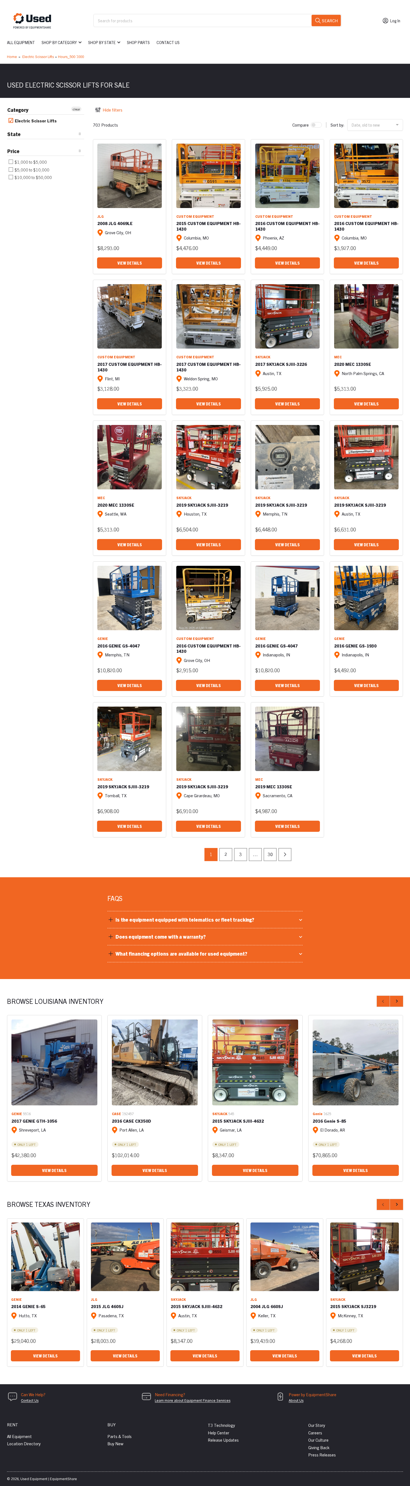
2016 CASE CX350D (131, 1120)
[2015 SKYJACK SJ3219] (364, 1256)
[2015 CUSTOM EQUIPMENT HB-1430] (208, 176)
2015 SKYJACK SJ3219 (353, 1306)
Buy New (115, 1443)
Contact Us (168, 42)
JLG (100, 216)
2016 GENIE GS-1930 (355, 645)
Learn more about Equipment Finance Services (192, 1400)
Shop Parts (138, 42)
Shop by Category (59, 42)
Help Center (218, 1432)
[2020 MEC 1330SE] (366, 316)
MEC (338, 357)
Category (17, 110)
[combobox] (217, 20)
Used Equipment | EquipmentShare (48, 1478)
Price (13, 151)
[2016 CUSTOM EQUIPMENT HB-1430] (287, 176)
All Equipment (21, 42)
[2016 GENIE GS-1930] (366, 598)
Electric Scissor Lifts (38, 56)
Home (12, 56)
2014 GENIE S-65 (28, 1306)
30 (270, 854)
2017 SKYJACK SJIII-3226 (281, 364)
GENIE (102, 638)
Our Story (316, 1425)
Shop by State (101, 42)
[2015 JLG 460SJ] (125, 1256)
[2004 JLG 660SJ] (284, 1256)
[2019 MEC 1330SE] (287, 739)
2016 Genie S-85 (329, 1120)
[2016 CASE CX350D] (155, 1062)
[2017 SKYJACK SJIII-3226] (287, 316)
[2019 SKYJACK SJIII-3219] (208, 457)
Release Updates (223, 1439)
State (14, 134)
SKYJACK (262, 357)
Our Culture (318, 1439)
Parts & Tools (119, 1436)
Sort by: (337, 124)
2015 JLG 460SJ (107, 1306)
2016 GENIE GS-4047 (118, 645)
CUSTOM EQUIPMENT (195, 216)
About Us (296, 1400)
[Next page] (285, 855)
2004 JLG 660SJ (266, 1306)
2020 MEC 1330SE (352, 364)
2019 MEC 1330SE (273, 786)
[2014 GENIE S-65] (45, 1256)
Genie (317, 1114)
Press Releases (322, 1454)
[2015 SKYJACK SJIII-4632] (255, 1062)
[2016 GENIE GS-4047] (129, 598)
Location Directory (24, 1443)
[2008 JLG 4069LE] (129, 176)
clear (76, 109)
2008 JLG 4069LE (114, 223)
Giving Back (318, 1447)
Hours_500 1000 (71, 56)
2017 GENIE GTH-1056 (34, 1120)
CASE (116, 1114)
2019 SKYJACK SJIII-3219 (202, 505)
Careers (315, 1432)
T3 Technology (221, 1425)
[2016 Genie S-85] (356, 1062)
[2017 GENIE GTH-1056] (54, 1062)
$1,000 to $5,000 (30, 162)
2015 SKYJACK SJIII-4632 (238, 1120)
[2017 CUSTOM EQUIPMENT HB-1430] (129, 316)
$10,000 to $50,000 (33, 177)
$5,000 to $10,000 (31, 169)
